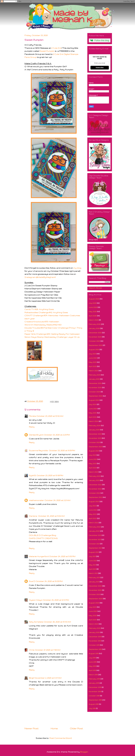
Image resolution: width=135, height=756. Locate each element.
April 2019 (92, 670)
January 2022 (94, 531)
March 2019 (93, 674)
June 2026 (93, 307)
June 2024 (93, 408)
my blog (77, 268)
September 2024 (95, 396)
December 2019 (95, 636)
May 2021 (92, 565)
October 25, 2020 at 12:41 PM (56, 600)
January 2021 (94, 582)
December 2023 (95, 434)
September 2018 (95, 700)
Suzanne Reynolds (38, 450)
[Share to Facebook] (56, 402)
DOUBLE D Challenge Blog (42, 535)
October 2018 (94, 696)
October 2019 (94, 645)
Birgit (31, 678)
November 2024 (95, 387)
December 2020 (95, 586)
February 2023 (94, 476)
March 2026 (93, 320)
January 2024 (94, 430)
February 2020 (95, 628)
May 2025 (92, 362)
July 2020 (92, 607)
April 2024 (93, 417)
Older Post (76, 728)
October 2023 (94, 442)
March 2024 (93, 421)
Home (54, 728)
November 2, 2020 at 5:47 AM (47, 678)
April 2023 (92, 468)
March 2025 (93, 370)
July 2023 (92, 455)
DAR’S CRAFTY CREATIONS (43, 538)
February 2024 (95, 425)
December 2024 (95, 383)
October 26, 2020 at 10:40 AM (57, 622)
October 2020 (94, 594)
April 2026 (93, 316)
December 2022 (95, 484)
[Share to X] (54, 402)
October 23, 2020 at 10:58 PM (50, 475)
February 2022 (94, 527)
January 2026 (94, 328)
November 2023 (95, 438)
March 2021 (93, 573)
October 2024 (94, 392)
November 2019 (95, 641)
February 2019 (94, 679)
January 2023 (94, 480)
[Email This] (51, 402)
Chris (31, 650)
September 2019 (95, 649)
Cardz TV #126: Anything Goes (39, 309)
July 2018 (92, 708)
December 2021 (95, 535)
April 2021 (92, 569)
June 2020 (93, 611)
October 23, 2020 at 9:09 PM (62, 450)
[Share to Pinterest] (58, 402)
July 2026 (92, 303)
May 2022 (93, 514)
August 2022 (94, 501)
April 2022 (93, 518)
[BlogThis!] (53, 402)
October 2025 (94, 341)
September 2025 (95, 345)
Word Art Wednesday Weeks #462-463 (43, 325)
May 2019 (92, 666)
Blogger (84, 752)
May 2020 (93, 615)
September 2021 (95, 548)
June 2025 (93, 358)
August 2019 (94, 653)
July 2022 (92, 506)
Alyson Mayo (35, 600)
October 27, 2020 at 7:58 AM (47, 650)
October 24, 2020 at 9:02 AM (51, 516)
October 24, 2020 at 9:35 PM (62, 556)
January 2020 (94, 632)
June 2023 (93, 459)
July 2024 (92, 404)
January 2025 (94, 379)
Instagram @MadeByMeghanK (40, 277)
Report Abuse (95, 288)
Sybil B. (32, 475)
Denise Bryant (36, 435)
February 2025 (94, 375)
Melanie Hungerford (39, 556)
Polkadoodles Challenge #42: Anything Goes (46, 312)
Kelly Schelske (36, 622)
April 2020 (93, 620)
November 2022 (95, 489)
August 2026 (94, 299)
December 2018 (95, 687)
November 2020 (95, 590)
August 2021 (94, 552)
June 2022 (93, 510)
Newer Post (31, 728)
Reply (32, 427)
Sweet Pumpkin (47, 51)
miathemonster (36, 500)
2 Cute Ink (56, 48)
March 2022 (93, 522)
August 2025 (94, 349)
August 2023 (94, 451)
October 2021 (94, 544)
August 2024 (94, 400)
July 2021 (92, 556)
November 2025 (95, 337)
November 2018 (95, 691)
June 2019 (93, 662)
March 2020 (93, 624)
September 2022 (95, 497)
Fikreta (32, 416)
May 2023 (92, 463)
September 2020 (95, 598)
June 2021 (92, 560)
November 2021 (95, 539)
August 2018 (94, 704)
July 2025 (92, 354)
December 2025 (95, 332)
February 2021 (94, 577)
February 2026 (95, 324)
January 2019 (94, 683)
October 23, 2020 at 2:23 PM (57, 435)
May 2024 (93, 413)
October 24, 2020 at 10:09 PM (49, 581)
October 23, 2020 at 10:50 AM (49, 416)
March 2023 (93, 472)
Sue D (32, 581)
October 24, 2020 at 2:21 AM (57, 500)
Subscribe (100, 67)
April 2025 (92, 366)
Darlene (33, 516)
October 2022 (94, 493)
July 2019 (92, 658)
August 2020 (94, 603)
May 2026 (93, 311)
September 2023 (95, 446)
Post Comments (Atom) (60, 738)
